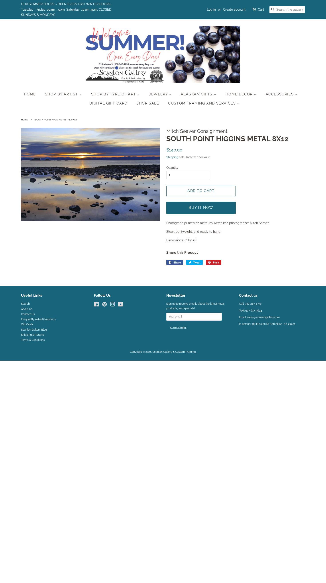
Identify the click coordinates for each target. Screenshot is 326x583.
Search (25, 303)
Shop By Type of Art (114, 94)
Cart (261, 9)
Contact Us (28, 314)
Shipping (172, 157)
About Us (26, 309)
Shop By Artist (62, 94)
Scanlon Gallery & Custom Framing (174, 351)
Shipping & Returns (32, 334)
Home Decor (240, 94)
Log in (211, 9)
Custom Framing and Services (202, 103)
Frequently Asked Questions (38, 319)
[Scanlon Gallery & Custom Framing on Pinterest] (104, 305)
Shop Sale (147, 103)
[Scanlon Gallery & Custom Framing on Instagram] (112, 305)
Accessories (280, 94)
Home (30, 94)
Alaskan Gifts (197, 94)
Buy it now (201, 207)
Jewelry (159, 94)
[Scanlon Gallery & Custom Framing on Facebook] (96, 305)
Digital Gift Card (108, 103)
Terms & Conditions (33, 339)
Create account (234, 9)
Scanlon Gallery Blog (34, 329)
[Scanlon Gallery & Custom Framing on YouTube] (120, 305)
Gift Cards (27, 324)
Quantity (172, 167)
